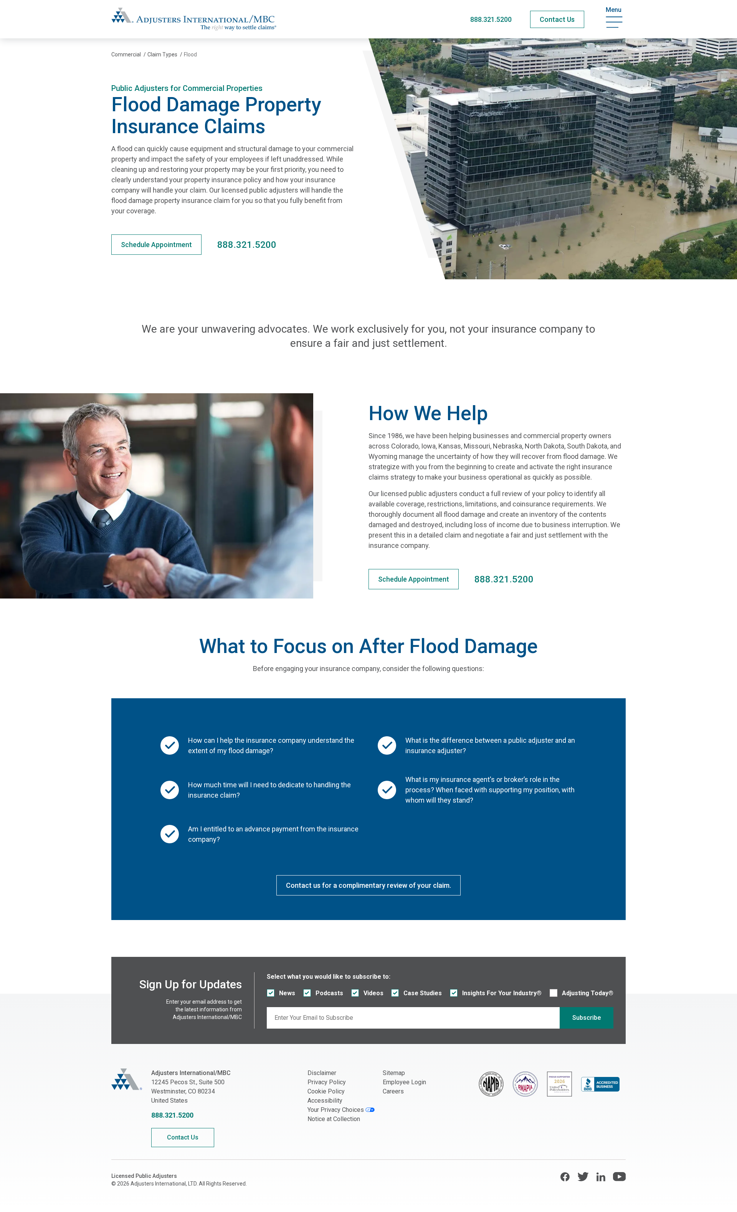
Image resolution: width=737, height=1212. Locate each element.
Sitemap (394, 1073)
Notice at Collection (333, 1119)
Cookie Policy (326, 1091)
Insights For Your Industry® (502, 993)
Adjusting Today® (587, 993)
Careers (393, 1091)
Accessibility (324, 1100)
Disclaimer (321, 1073)
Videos (373, 993)
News (287, 993)
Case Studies (422, 993)
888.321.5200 (491, 19)
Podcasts (329, 993)
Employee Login (404, 1082)
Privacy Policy (326, 1082)
